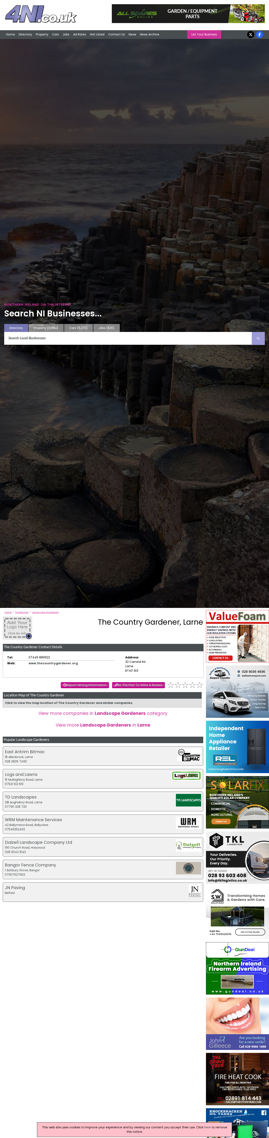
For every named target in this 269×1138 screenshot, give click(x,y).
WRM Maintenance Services (33, 820)
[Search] (258, 338)
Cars (55, 34)
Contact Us (116, 34)
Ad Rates (79, 34)
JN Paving (15, 888)
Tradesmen (22, 612)
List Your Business (204, 34)
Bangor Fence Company (30, 865)
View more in (103, 725)
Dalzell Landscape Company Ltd (38, 842)
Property (42, 34)
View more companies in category (102, 713)
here (207, 1127)
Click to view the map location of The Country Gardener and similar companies (68, 703)
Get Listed (97, 34)
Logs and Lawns (21, 774)
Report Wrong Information (86, 685)
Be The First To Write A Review (139, 685)
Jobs (66, 34)
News (132, 34)
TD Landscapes (21, 797)
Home (10, 34)
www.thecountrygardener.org (53, 663)
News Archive (149, 34)
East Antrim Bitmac (25, 752)
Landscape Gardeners (45, 612)
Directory (25, 34)
